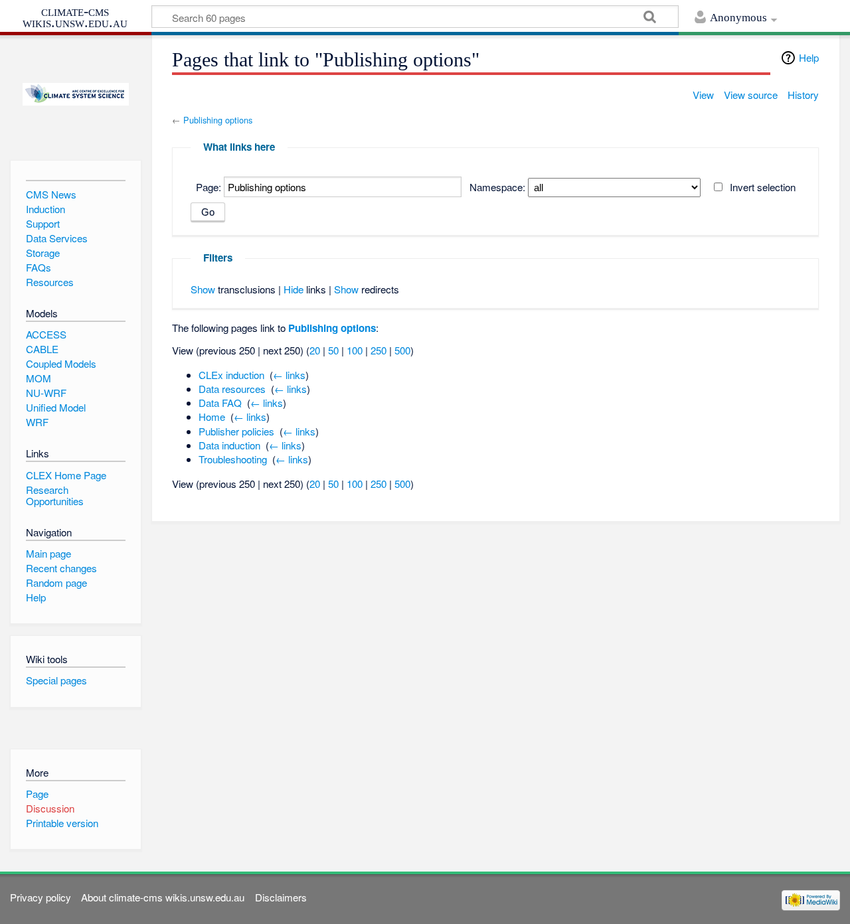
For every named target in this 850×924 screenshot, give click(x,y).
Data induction (229, 445)
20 (314, 350)
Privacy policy (40, 897)
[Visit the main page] (75, 94)
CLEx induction (231, 375)
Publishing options (217, 120)
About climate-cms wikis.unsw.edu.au (162, 897)
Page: (208, 187)
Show (203, 289)
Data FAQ (220, 403)
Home (212, 417)
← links (289, 375)
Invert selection (763, 187)
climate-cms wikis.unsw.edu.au (75, 17)
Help (809, 57)
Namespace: (497, 187)
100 (355, 350)
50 (333, 350)
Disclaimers (281, 897)
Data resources (232, 389)
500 (402, 350)
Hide (293, 289)
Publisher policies (236, 431)
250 (378, 350)
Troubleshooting (233, 459)
